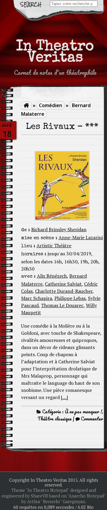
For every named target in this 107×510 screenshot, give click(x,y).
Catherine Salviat (63, 284)
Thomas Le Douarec (62, 305)
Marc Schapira (36, 298)
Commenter (92, 419)
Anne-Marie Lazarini (81, 237)
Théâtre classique (54, 419)
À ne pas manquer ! (83, 411)
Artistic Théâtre (54, 245)
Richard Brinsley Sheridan (58, 229)
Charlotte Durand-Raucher (63, 291)
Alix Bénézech (52, 276)
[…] (64, 397)
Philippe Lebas (70, 298)
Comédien (50, 105)
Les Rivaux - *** (62, 127)
